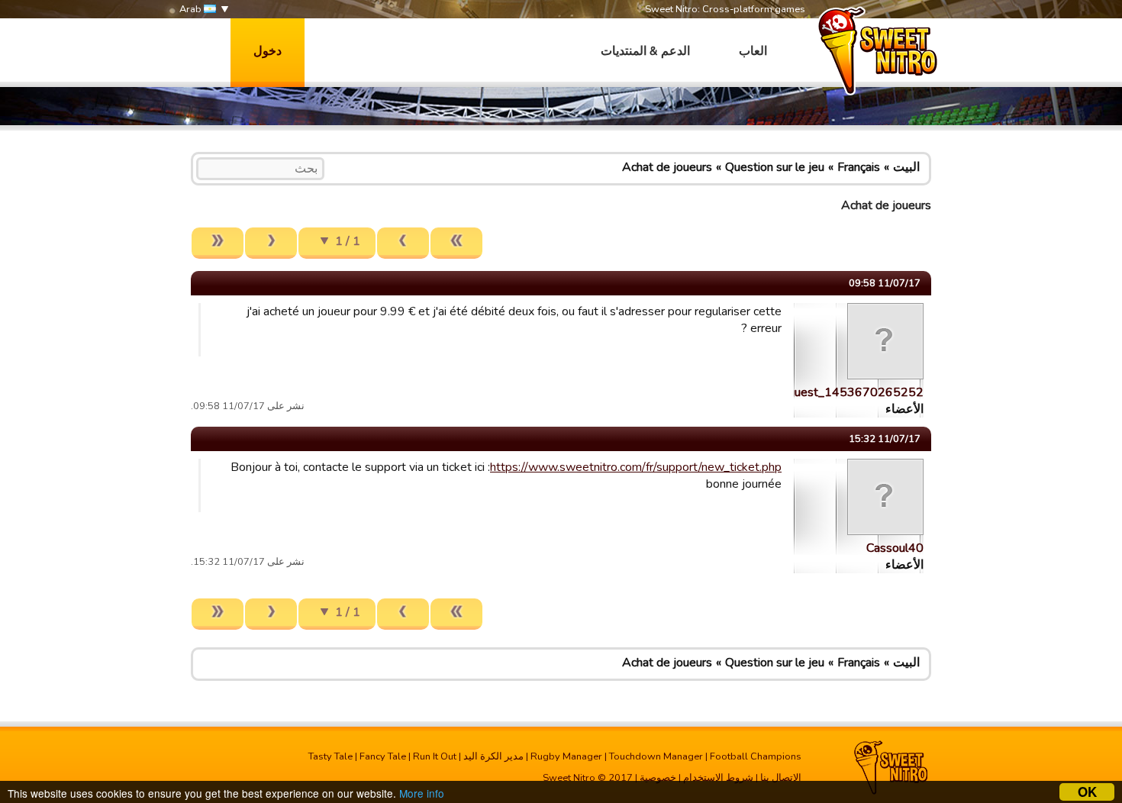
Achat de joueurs (667, 167)
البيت (906, 167)
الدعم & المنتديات (645, 51)
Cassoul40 (895, 548)
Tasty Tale (330, 756)
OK (1087, 792)
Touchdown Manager (656, 756)
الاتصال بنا (780, 778)
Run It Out (434, 756)
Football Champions (755, 756)
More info (421, 793)
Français (858, 167)
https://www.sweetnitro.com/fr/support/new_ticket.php (636, 467)
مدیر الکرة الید (493, 756)
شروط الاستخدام (718, 778)
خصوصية (658, 778)
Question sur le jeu (774, 167)
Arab (191, 9)
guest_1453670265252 (856, 392)
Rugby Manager (566, 756)
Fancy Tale (382, 756)
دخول (267, 51)
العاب (753, 51)
